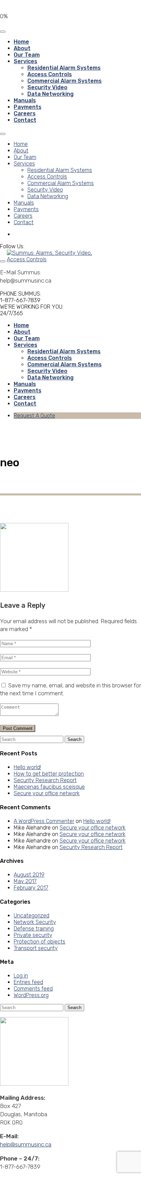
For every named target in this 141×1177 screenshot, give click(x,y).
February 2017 (31, 887)
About (22, 48)
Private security (33, 935)
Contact (25, 120)
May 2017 (25, 881)
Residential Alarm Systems (64, 68)
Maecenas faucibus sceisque (49, 787)
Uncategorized (31, 915)
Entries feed (28, 982)
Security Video (47, 87)
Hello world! (27, 767)
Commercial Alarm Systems (64, 81)
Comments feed (33, 988)
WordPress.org (31, 995)
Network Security (35, 922)
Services (25, 61)
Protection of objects (39, 941)
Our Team (27, 55)
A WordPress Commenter (44, 821)
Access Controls (49, 74)
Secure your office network (47, 793)
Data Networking (50, 94)
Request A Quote (34, 415)
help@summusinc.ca (25, 1144)
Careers (25, 113)
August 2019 (29, 874)
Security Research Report (45, 780)
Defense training (34, 928)
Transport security (36, 948)
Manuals (25, 100)
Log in (21, 975)
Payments (27, 107)
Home (21, 41)
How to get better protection (49, 773)
